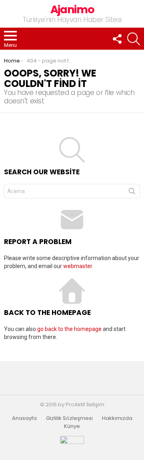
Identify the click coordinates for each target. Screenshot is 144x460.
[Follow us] (116, 39)
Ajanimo (72, 9)
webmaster (77, 266)
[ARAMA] (133, 39)
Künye (72, 426)
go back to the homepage (69, 329)
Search (132, 193)
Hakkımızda (117, 418)
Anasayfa (24, 418)
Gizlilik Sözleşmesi (69, 418)
